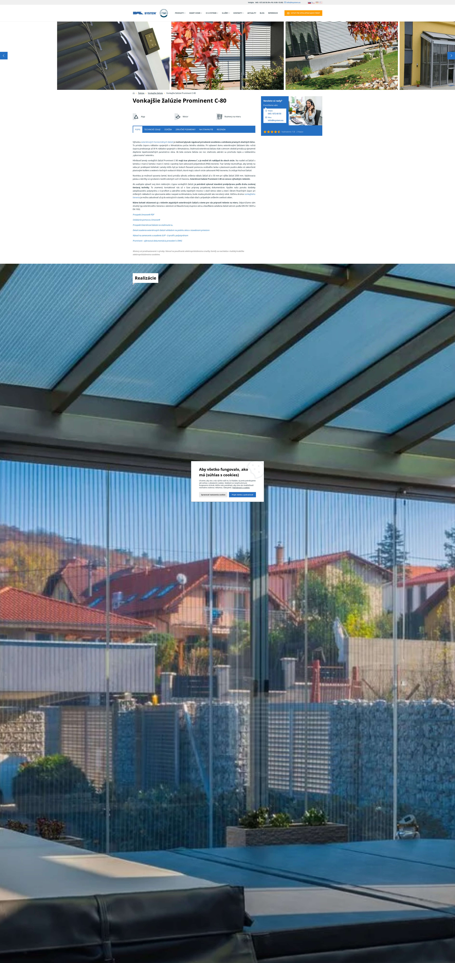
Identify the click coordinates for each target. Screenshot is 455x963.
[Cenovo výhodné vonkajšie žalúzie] (113, 55)
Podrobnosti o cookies (241, 487)
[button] (4, 55)
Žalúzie (141, 93)
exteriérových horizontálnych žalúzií (157, 142)
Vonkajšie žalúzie (155, 93)
